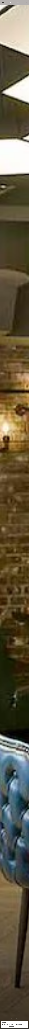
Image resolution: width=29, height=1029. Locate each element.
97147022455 (26, 2)
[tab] (11, 1018)
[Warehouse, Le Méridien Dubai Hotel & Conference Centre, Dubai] (14, 2)
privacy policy (19, 1024)
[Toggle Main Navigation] (3, 2)
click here (11, 1026)
